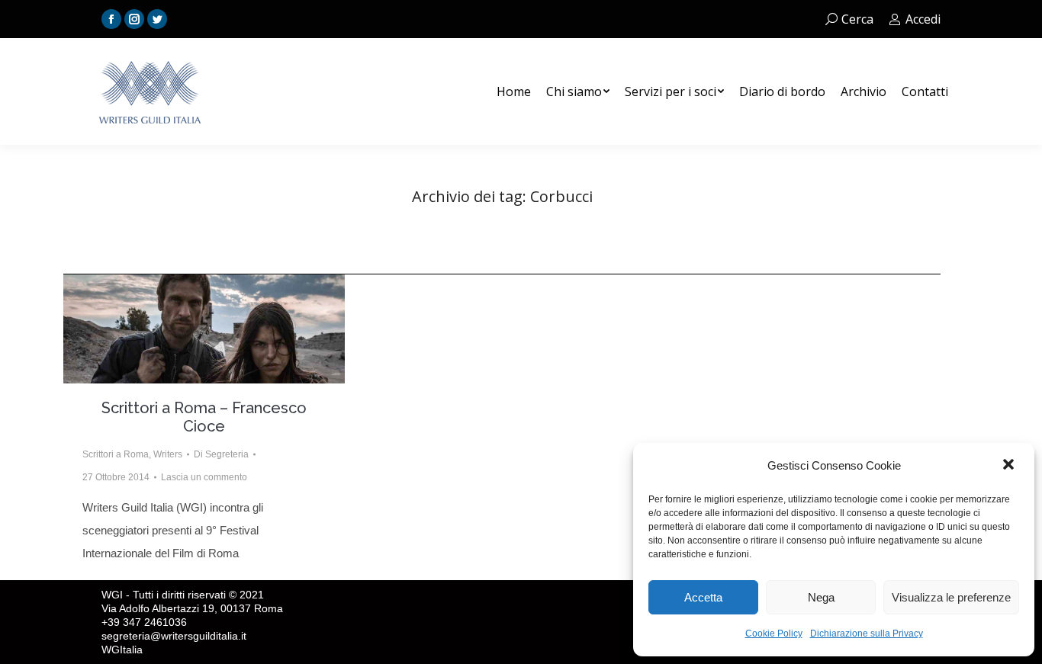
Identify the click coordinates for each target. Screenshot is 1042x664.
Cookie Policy (773, 633)
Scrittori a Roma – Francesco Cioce (204, 417)
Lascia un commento (204, 477)
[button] (1010, 466)
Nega (821, 597)
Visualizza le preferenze (951, 597)
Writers (167, 454)
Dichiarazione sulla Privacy (866, 633)
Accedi (923, 19)
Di (221, 454)
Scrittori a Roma (115, 454)
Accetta (703, 597)
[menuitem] (514, 91)
